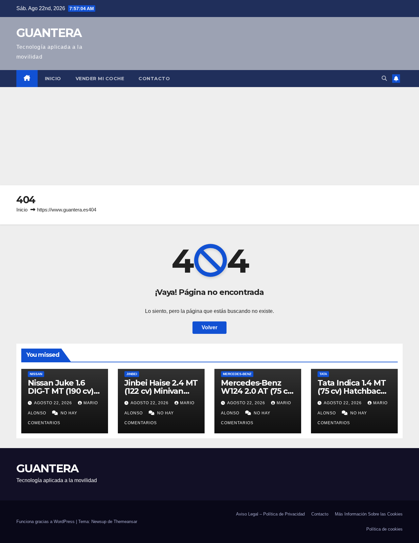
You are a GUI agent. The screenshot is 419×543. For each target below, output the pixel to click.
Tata (323, 374)
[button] (384, 78)
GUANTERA (49, 33)
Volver (209, 327)
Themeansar (125, 521)
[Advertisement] (209, 136)
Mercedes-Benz (237, 374)
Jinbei (131, 374)
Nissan (36, 374)
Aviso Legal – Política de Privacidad (270, 514)
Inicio (53, 78)
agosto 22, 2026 (53, 403)
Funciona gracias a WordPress (46, 521)
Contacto (154, 78)
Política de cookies (384, 529)
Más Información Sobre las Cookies (369, 514)
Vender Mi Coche (100, 78)
